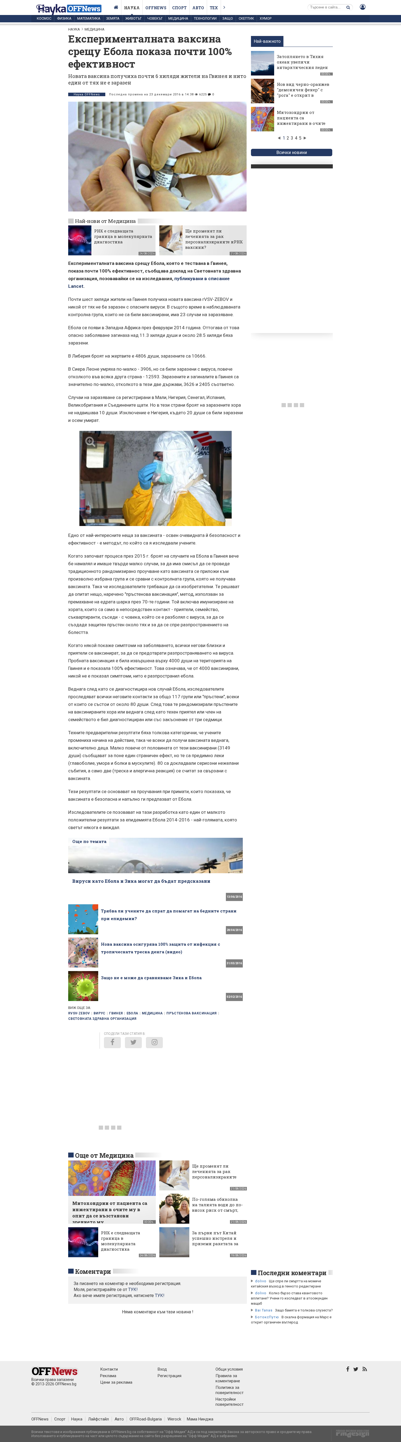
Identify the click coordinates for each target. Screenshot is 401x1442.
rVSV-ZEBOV (79, 1013)
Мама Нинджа (200, 1419)
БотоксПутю (267, 1317)
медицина (152, 1013)
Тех (214, 7)
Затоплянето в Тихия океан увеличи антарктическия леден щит (302, 64)
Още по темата (89, 841)
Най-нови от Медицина (105, 220)
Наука (132, 7)
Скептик (246, 18)
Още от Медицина (104, 1155)
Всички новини (291, 152)
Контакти (109, 1369)
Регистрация (169, 1375)
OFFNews (40, 1419)
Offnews (155, 7)
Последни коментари (292, 1273)
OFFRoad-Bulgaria (146, 1419)
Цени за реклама (116, 1382)
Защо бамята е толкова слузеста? (304, 1310)
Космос (44, 18)
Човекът (155, 18)
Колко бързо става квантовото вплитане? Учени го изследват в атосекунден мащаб (289, 1298)
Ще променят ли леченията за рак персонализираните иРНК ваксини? (214, 239)
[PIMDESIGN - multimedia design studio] (350, 1435)
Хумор (265, 18)
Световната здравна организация (102, 1019)
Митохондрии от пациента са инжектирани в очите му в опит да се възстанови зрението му (301, 126)
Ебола (132, 1013)
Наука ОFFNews (87, 94)
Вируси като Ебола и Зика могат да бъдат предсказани (141, 881)
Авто (198, 7)
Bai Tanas (264, 1310)
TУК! (133, 1289)
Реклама (108, 1375)
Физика (64, 18)
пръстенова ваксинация (191, 1013)
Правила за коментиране (228, 1378)
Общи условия (229, 1369)
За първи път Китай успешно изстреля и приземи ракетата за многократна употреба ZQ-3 (217, 1243)
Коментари (93, 1271)
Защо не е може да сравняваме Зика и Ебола (151, 977)
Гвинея (116, 1013)
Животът (133, 18)
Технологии (205, 18)
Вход (162, 1369)
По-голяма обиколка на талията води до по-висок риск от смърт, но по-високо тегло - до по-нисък (217, 1210)
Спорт (179, 7)
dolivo (261, 1281)
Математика (88, 18)
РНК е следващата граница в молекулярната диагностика (123, 236)
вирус (100, 1013)
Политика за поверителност (230, 1390)
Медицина (178, 18)
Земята (112, 18)
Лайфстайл (98, 1419)
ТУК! (159, 1295)
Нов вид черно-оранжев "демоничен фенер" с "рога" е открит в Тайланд (303, 92)
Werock (174, 1419)
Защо (227, 18)
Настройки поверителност (230, 1402)
